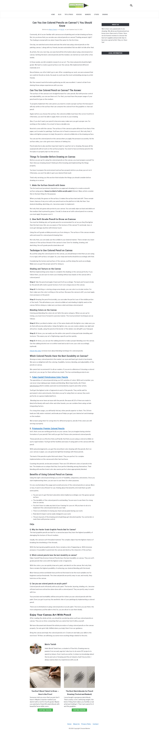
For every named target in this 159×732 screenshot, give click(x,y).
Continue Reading (45, 710)
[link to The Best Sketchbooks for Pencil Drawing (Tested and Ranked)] (79, 677)
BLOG (59, 14)
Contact (95, 724)
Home (69, 724)
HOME (53, 14)
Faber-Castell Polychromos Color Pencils (50, 377)
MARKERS (88, 14)
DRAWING (105, 14)
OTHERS (96, 14)
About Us (76, 724)
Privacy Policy (86, 724)
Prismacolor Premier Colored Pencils (48, 428)
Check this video (35, 351)
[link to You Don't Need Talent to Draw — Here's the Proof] (45, 677)
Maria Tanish (53, 29)
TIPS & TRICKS (69, 14)
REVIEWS (79, 14)
